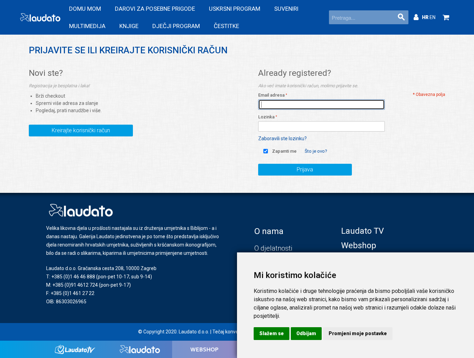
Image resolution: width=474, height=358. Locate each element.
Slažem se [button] (271, 333)
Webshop (358, 245)
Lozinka (266, 116)
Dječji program (176, 26)
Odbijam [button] (306, 333)
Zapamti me (284, 151)
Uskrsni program (234, 8)
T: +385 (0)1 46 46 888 (70, 276)
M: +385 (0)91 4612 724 (72, 285)
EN (432, 17)
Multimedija (87, 26)
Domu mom (85, 8)
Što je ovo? (316, 151)
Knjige (128, 26)
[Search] (401, 17)
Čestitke (226, 26)
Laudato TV (362, 231)
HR (426, 17)
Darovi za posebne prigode (155, 8)
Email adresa (271, 95)
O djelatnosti (273, 248)
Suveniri (286, 8)
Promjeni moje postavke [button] (358, 333)
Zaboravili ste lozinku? (282, 138)
